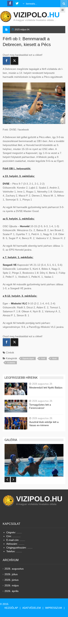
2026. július (11, 574)
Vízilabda (11, 363)
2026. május (12, 585)
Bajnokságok (28, 358)
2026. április (11, 591)
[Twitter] (14, 61)
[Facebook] (6, 61)
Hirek (54, 358)
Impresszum (53, 607)
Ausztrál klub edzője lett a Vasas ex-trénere (44, 424)
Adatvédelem (31, 607)
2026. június (11, 579)
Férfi (43, 358)
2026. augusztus (14, 568)
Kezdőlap (11, 607)
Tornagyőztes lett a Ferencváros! (40, 406)
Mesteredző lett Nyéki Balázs (45, 387)
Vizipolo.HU (39, 499)
